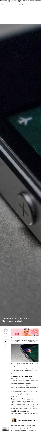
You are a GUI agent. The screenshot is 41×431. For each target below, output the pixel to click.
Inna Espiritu (5, 333)
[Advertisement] (20, 14)
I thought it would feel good (31, 387)
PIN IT (25, 332)
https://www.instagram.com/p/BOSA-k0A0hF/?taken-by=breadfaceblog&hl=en (13, 0)
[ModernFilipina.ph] (20, 5)
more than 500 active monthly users (22, 365)
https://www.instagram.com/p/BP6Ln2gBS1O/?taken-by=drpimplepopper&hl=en (18, 2)
